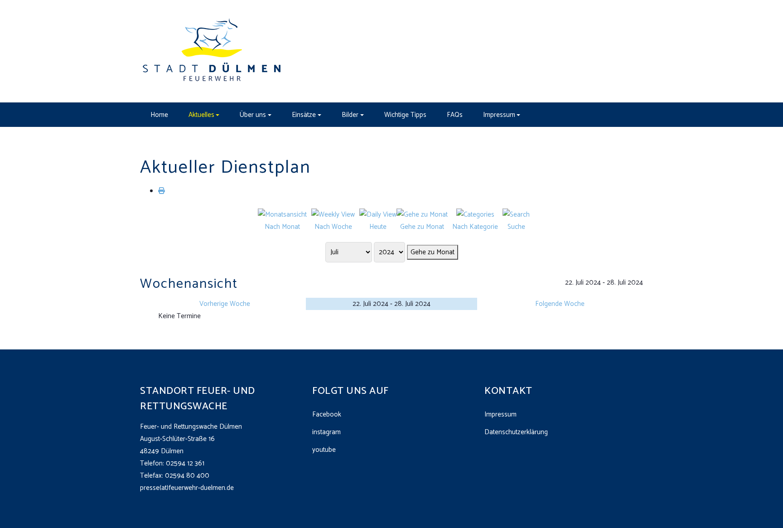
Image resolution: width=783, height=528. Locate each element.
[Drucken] (161, 191)
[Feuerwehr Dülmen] (212, 51)
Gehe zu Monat (432, 252)
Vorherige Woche (224, 304)
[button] (204, 114)
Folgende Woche (560, 304)
